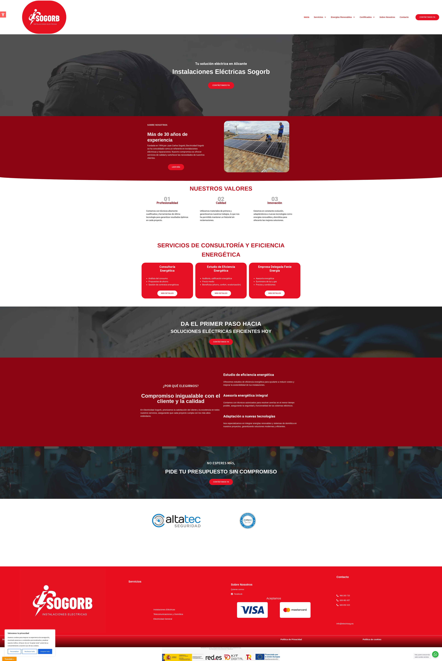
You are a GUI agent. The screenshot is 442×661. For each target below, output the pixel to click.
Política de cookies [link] (372, 639)
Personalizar (14, 651)
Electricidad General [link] (162, 619)
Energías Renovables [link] (341, 17)
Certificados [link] (366, 17)
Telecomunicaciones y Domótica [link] (168, 614)
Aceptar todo (45, 651)
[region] (30, 642)
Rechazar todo (30, 651)
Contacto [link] (404, 17)
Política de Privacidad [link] (291, 639)
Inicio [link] (306, 17)
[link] (3, 15)
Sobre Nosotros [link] (387, 17)
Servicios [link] (318, 17)
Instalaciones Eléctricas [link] (164, 609)
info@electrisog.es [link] (344, 624)
